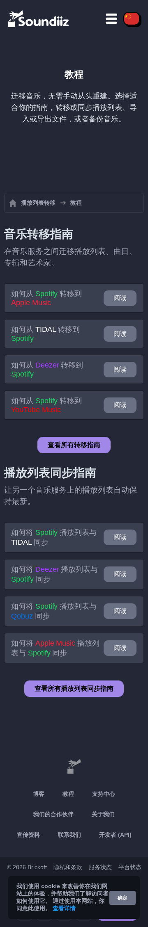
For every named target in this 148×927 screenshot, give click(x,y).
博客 (38, 793)
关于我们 (103, 814)
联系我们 (69, 834)
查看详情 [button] (64, 908)
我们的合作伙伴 (53, 814)
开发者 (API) (115, 834)
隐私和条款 (67, 867)
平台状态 (129, 867)
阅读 (120, 298)
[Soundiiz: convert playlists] (74, 766)
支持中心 (103, 793)
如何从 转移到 (46, 298)
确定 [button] (122, 898)
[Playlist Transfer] (39, 18)
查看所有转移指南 (74, 444)
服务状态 (100, 867)
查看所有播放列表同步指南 (74, 688)
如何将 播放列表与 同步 (54, 537)
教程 (68, 793)
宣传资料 (28, 834)
